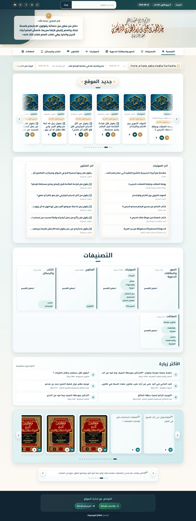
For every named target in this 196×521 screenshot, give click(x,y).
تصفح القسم (150, 288)
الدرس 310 (130, 306)
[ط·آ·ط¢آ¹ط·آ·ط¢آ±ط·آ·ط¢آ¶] (161, 134)
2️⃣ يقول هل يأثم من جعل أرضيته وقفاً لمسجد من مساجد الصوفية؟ (54, 128)
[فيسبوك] (26, 5)
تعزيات (131, 275)
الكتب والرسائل (49, 304)
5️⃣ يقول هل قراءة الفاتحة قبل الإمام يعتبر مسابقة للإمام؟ (135, 128)
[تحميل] (165, 450)
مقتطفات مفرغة (171, 329)
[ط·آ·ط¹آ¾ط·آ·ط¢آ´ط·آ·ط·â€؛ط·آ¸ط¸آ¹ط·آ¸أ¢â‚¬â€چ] (167, 134)
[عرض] (170, 450)
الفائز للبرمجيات (94, 515)
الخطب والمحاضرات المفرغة (170, 340)
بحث (66, 5)
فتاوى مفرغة (169, 322)
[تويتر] (20, 5)
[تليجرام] (31, 5)
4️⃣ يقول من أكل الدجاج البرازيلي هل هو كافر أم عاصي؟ (108, 126)
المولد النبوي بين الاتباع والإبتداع (163, 125)
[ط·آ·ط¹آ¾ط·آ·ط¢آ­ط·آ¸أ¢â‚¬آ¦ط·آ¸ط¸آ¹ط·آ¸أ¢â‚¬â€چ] (156, 134)
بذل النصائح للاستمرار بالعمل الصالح (129, 297)
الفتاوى (90, 306)
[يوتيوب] (15, 5)
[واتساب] (37, 5)
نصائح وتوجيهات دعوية (130, 284)
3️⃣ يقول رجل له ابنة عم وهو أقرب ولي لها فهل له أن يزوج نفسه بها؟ (81, 128)
